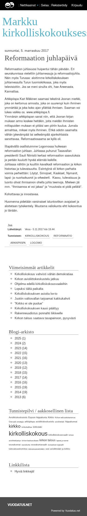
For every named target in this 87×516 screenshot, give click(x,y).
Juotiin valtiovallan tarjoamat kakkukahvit (42, 298)
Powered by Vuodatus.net (65, 510)
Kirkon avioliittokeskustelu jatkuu (37, 279)
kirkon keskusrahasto (30, 441)
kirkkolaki (37, 427)
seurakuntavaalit (39, 445)
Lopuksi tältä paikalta (29, 288)
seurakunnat (15, 445)
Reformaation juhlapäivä (41, 58)
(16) (21, 358)
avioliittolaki (59, 422)
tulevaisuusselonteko (36, 449)
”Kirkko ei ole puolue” (29, 303)
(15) (21, 353)
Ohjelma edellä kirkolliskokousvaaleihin (41, 284)
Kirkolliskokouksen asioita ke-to (36, 293)
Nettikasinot (28, 5)
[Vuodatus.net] (20, 504)
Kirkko (51, 417)
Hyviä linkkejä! (24, 471)
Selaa (45, 5)
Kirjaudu (76, 5)
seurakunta (26, 445)
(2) (20, 343)
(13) (21, 363)
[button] (38, 5)
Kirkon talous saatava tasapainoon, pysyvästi (45, 318)
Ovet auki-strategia (16, 422)
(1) (20, 338)
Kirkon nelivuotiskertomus (65, 418)
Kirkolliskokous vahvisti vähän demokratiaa (44, 274)
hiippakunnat (71, 421)
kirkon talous (47, 440)
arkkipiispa (18, 242)
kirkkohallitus (27, 427)
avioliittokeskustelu (45, 421)
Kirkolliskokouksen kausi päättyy (37, 308)
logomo (36, 242)
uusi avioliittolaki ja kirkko (57, 449)
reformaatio (63, 235)
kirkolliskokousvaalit (58, 435)
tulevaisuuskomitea (18, 449)
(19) (21, 387)
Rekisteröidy (59, 5)
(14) (21, 348)
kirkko (15, 426)
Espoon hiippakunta (37, 417)
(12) (21, 367)
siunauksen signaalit (56, 445)
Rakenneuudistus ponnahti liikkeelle (39, 313)
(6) (20, 397)
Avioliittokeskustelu (18, 417)
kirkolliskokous (37, 235)
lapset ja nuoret (62, 441)
